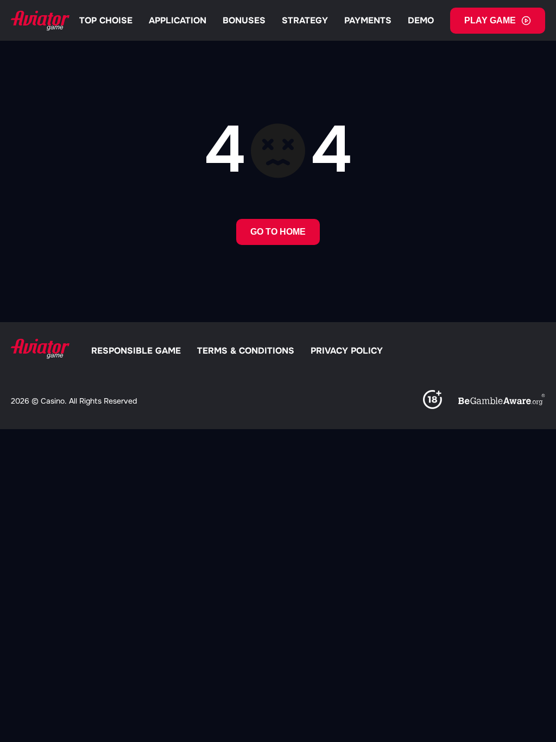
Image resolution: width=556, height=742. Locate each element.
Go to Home (278, 231)
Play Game (490, 20)
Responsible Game (136, 350)
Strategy (305, 20)
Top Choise (105, 20)
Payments (367, 20)
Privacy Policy (347, 350)
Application (177, 20)
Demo (421, 20)
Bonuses (244, 20)
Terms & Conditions (245, 350)
